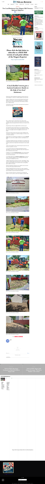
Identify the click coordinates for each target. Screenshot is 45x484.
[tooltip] (41, 1)
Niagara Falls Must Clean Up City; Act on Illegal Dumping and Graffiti (2, 385)
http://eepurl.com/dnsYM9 (17, 59)
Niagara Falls (17, 6)
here (15, 118)
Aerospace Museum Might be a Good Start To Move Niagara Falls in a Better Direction (8, 386)
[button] (42, 8)
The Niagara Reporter (25, 481)
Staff (10, 339)
